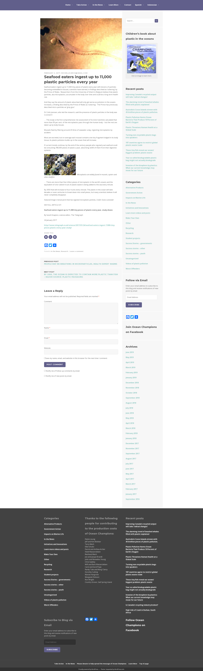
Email (47, 338)
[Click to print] (55, 237)
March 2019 (130, 367)
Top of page (144, 664)
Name (47, 328)
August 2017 (131, 458)
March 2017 (130, 484)
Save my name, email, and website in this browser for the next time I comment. (76, 358)
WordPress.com (119, 669)
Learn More (113, 5)
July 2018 (129, 408)
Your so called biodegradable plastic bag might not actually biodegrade (141, 159)
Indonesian (152, 5)
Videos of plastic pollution (137, 263)
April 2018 (130, 423)
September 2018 (132, 398)
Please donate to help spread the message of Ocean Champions (101, 664)
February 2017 (131, 489)
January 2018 (131, 438)
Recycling (130, 228)
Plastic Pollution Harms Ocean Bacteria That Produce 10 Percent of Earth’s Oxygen (141, 119)
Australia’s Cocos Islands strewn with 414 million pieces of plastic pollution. (142, 110)
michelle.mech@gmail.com (74, 73)
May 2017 (130, 474)
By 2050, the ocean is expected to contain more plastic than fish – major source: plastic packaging (81, 274)
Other (128, 223)
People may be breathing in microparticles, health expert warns (80, 263)
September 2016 (132, 499)
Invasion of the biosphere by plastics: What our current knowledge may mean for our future (141, 168)
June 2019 (130, 352)
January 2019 (131, 377)
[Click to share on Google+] (50, 237)
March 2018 (130, 428)
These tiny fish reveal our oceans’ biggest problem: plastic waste (140, 151)
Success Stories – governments (139, 243)
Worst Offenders (133, 268)
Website (47, 348)
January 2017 (131, 494)
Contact (127, 5)
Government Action (134, 193)
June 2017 (130, 469)
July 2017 (129, 463)
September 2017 (132, 453)
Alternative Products (134, 187)
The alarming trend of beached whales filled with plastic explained (142, 103)
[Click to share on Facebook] (46, 237)
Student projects (133, 238)
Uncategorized (132, 258)
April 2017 (130, 479)
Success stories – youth (135, 253)
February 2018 (131, 433)
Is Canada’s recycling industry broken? (142, 605)
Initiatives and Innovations (137, 208)
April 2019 (130, 362)
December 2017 (132, 443)
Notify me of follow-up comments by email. (63, 371)
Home (68, 5)
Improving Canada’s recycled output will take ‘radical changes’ (141, 95)
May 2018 (130, 418)
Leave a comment (76, 251)
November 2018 (132, 388)
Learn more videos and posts (138, 213)
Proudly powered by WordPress (88, 669)
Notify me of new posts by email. (59, 376)
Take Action (81, 5)
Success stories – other (135, 248)
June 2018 (130, 413)
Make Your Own (132, 218)
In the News (98, 5)
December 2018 (132, 382)
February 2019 (131, 372)
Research (64, 251)
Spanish (138, 5)
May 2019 (130, 357)
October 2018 (131, 393)
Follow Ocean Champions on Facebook (135, 625)
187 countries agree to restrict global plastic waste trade (142, 143)
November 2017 (132, 448)
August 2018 (131, 403)
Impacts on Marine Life (135, 198)
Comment (48, 301)
